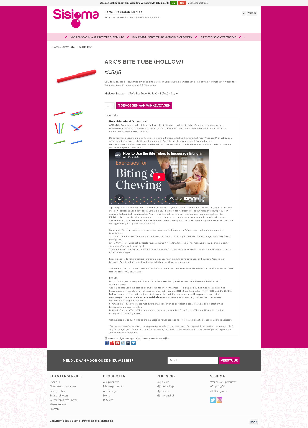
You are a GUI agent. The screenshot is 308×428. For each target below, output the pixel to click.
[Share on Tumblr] (128, 343)
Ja (173, 3)
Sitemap (54, 409)
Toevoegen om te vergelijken (155, 338)
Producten (122, 12)
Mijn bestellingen (166, 386)
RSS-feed (108, 400)
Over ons (55, 382)
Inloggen (110, 18)
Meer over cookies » (198, 3)
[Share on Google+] (112, 343)
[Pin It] (117, 343)
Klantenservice (58, 404)
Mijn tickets (163, 391)
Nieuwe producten (113, 386)
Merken (136, 12)
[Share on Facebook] (107, 343)
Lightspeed (105, 420)
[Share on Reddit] (123, 343)
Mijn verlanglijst (165, 395)
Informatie (112, 115)
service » (155, 18)
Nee (182, 3)
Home (109, 12)
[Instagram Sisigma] (219, 400)
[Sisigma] (75, 19)
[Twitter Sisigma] (213, 400)
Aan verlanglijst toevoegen (121, 338)
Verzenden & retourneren (64, 400)
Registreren (163, 382)
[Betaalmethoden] (253, 421)
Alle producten (111, 382)
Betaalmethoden (59, 395)
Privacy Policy (57, 391)
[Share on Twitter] (133, 343)
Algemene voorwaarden (63, 386)
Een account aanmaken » (135, 18)
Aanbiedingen (110, 391)
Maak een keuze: (115, 93)
